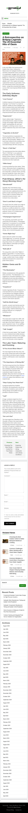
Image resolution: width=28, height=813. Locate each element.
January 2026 (6, 648)
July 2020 (5, 786)
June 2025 (5, 670)
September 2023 (7, 728)
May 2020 (5, 792)
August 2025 (6, 664)
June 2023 (5, 735)
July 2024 (5, 706)
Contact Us (18, 810)
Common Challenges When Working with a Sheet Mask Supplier (16, 550)
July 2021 (5, 747)
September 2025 (7, 661)
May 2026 (5, 635)
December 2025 (7, 651)
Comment (7, 476)
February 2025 (7, 683)
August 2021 (6, 744)
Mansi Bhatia (7, 47)
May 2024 (5, 712)
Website (6, 508)
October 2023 (6, 725)
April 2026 (5, 638)
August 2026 (6, 626)
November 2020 (7, 773)
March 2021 (6, 760)
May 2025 (5, 674)
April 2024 (5, 715)
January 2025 (6, 686)
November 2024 (7, 693)
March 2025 (6, 680)
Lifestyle (6, 33)
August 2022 (6, 741)
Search (4, 582)
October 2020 (6, 776)
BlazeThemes (17, 807)
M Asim (12, 545)
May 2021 (5, 754)
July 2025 (5, 667)
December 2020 (7, 770)
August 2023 (6, 731)
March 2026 (6, 642)
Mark (11, 555)
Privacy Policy (10, 810)
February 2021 (7, 764)
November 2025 (7, 654)
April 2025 (5, 677)
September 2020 (7, 780)
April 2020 (5, 796)
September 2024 (7, 699)
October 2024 (6, 696)
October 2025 (6, 658)
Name (6, 495)
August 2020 (6, 783)
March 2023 (6, 738)
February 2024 (7, 722)
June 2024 (5, 709)
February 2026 (7, 645)
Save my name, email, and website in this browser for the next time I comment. (14, 516)
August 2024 (6, 703)
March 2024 (6, 719)
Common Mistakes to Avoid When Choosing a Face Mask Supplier (16, 560)
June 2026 (5, 632)
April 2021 (5, 757)
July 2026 (5, 629)
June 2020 (5, 789)
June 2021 (5, 751)
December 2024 (7, 690)
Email (6, 501)
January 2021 (6, 767)
